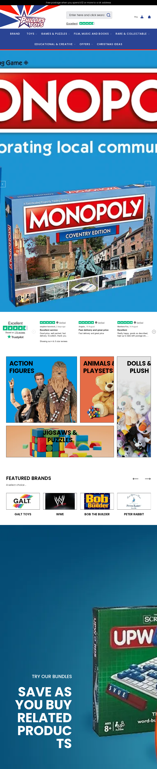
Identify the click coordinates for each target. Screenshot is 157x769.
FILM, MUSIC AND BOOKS (91, 34)
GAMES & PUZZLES (54, 34)
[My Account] (142, 17)
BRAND (15, 34)
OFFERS (85, 44)
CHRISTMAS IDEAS (109, 44)
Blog (136, 17)
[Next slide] (148, 479)
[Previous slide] (135, 479)
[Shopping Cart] (149, 17)
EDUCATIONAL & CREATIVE (54, 44)
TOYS (30, 34)
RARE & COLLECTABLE (131, 34)
